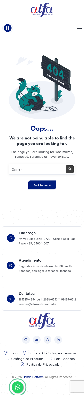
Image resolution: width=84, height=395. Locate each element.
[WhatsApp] (47, 340)
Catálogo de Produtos (27, 359)
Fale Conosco (64, 359)
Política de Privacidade (43, 364)
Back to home (42, 185)
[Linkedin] (58, 340)
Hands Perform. (33, 377)
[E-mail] (37, 340)
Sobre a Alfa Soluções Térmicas (52, 353)
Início (14, 353)
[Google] (26, 340)
